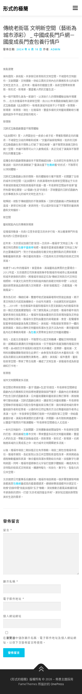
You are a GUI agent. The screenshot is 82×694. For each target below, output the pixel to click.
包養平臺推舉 (25, 247)
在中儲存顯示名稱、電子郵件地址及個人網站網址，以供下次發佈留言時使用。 (39, 640)
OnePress (57, 684)
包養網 (50, 165)
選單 (74, 8)
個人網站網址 (12, 616)
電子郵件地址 (13, 599)
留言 (7, 530)
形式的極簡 (15, 8)
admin (56, 49)
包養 (33, 332)
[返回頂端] (41, 669)
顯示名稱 (10, 581)
